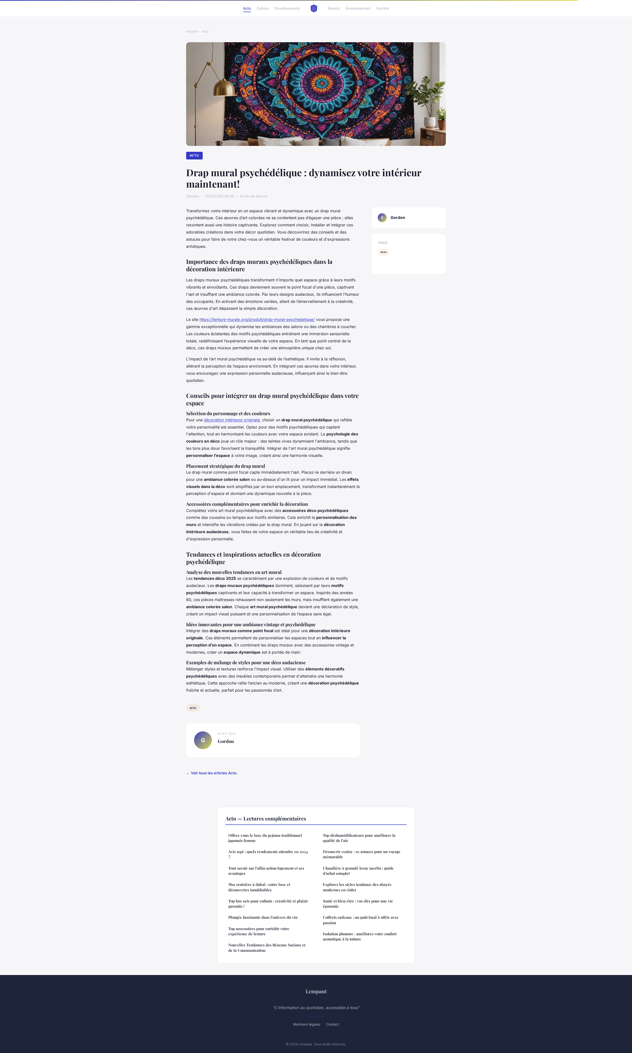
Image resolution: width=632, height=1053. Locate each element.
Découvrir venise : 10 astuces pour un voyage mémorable (361, 854)
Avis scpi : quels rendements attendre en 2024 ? (268, 854)
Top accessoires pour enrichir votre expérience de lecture (258, 931)
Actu (247, 8)
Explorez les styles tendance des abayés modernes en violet (357, 887)
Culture (263, 8)
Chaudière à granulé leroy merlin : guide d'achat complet (358, 871)
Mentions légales (306, 1024)
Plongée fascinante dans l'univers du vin (262, 917)
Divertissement (287, 8)
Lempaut (316, 991)
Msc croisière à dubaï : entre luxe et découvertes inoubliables (259, 887)
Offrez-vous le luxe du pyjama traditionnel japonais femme (265, 838)
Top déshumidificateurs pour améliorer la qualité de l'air (359, 838)
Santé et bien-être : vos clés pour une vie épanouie (358, 903)
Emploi (334, 8)
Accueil (191, 31)
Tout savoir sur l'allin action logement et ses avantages (266, 871)
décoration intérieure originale (232, 419)
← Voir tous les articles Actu (211, 773)
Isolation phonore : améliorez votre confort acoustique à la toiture (359, 936)
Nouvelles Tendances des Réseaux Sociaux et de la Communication (266, 947)
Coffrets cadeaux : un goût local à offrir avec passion (360, 920)
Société (382, 8)
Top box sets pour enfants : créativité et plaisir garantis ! (268, 903)
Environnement (358, 8)
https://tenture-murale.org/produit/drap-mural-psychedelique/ (257, 319)
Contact (332, 1024)
